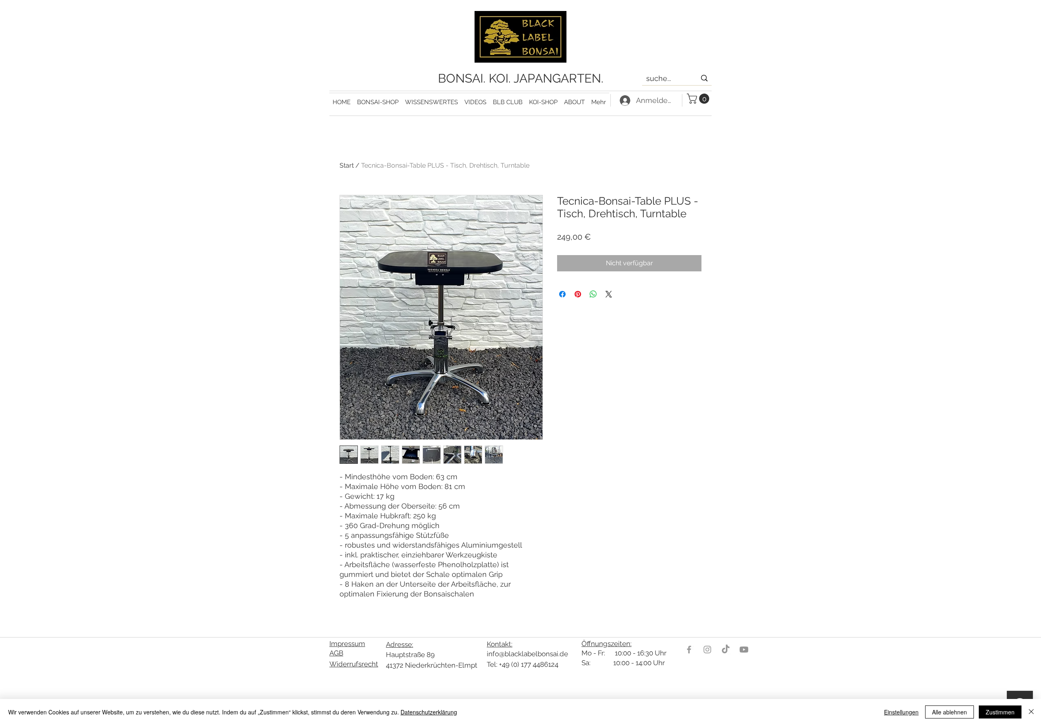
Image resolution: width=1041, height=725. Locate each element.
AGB (336, 653)
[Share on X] (609, 294)
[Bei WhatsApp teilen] (593, 294)
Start (347, 165)
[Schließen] (1031, 711)
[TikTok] (726, 649)
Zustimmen (1000, 712)
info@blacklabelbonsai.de (527, 654)
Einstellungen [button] (901, 712)
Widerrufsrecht (353, 664)
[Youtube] (744, 649)
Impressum (347, 644)
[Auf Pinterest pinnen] (578, 294)
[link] (699, 99)
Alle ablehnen (949, 712)
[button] (431, 99)
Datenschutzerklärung (429, 712)
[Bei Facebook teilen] (562, 294)
